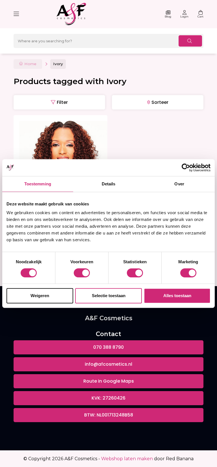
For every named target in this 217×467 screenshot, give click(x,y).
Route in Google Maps (108, 381)
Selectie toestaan (108, 295)
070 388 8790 (108, 347)
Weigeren (40, 295)
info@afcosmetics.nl (108, 364)
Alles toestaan (177, 295)
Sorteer (159, 102)
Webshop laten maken (127, 458)
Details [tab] (109, 183)
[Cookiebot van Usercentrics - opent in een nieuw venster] (186, 167)
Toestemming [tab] (37, 183)
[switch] (82, 272)
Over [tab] (179, 183)
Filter (62, 102)
